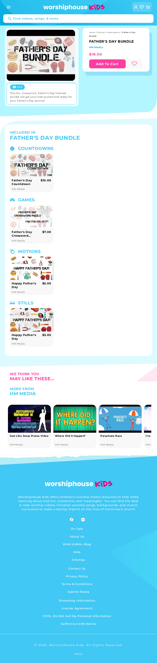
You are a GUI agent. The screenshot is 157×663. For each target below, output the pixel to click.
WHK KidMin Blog (77, 544)
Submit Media (78, 592)
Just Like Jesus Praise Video (29, 435)
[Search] (7, 18)
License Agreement (77, 608)
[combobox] (78, 18)
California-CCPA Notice (78, 624)
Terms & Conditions (77, 584)
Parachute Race (111, 435)
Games (101, 32)
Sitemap (78, 560)
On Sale (77, 529)
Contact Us (77, 568)
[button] (8, 7)
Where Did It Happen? (70, 435)
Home (92, 32)
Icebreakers (113, 32)
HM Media (96, 47)
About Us (77, 536)
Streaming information (77, 600)
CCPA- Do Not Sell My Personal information (77, 616)
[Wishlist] (142, 7)
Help (77, 552)
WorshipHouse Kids (66, 645)
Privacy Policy (77, 576)
